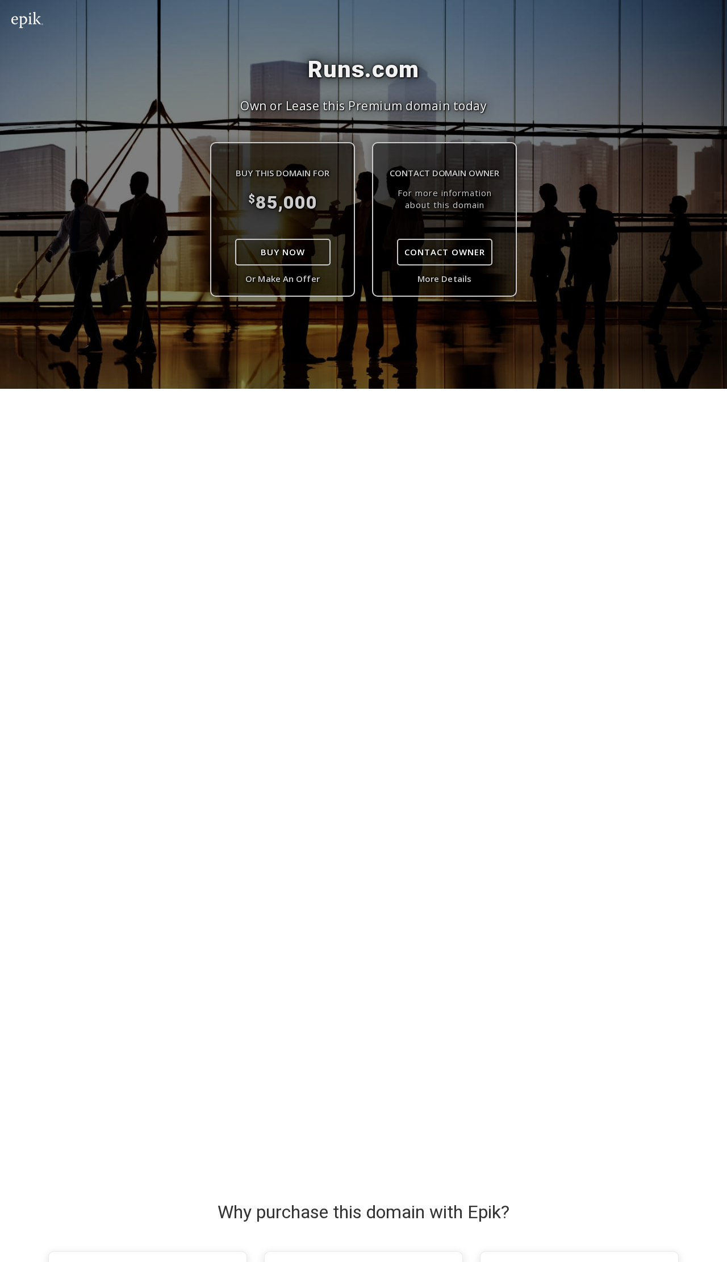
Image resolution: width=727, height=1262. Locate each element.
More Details (444, 278)
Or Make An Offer (282, 278)
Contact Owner (444, 252)
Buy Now (283, 252)
